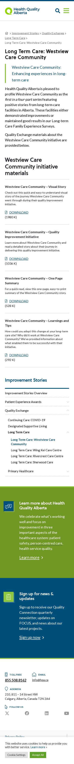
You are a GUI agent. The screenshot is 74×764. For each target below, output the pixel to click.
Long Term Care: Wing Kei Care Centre (36, 450)
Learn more (29, 557)
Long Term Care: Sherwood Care (32, 462)
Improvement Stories (25, 33)
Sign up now (29, 637)
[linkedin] (47, 713)
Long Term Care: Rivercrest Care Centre (37, 456)
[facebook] (27, 713)
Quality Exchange (17, 410)
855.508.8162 (15, 680)
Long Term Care (19, 432)
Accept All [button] (38, 754)
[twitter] (7, 713)
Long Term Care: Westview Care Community (33, 442)
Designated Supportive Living (27, 426)
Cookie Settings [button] (16, 754)
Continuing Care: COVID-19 (26, 420)
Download (18, 212)
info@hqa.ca (40, 680)
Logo (24, 11)
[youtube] (66, 713)
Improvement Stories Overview (26, 393)
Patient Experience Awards (23, 402)
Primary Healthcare (21, 471)
